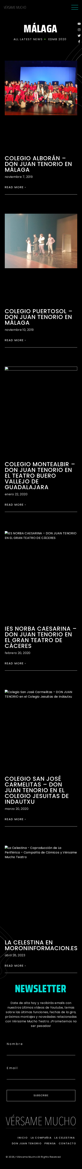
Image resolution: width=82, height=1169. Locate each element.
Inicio (23, 1138)
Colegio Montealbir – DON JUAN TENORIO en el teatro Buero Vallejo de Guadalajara (40, 475)
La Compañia (41, 1138)
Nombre (15, 1044)
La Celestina (64, 1138)
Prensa (50, 1143)
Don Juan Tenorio (27, 1143)
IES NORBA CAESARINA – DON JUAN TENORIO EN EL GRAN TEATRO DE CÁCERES (41, 637)
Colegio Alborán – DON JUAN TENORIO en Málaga (38, 164)
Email (12, 1068)
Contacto (67, 1143)
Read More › (15, 187)
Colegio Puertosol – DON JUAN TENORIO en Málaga (39, 317)
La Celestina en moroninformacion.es (41, 945)
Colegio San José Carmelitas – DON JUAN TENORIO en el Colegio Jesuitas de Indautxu (37, 790)
